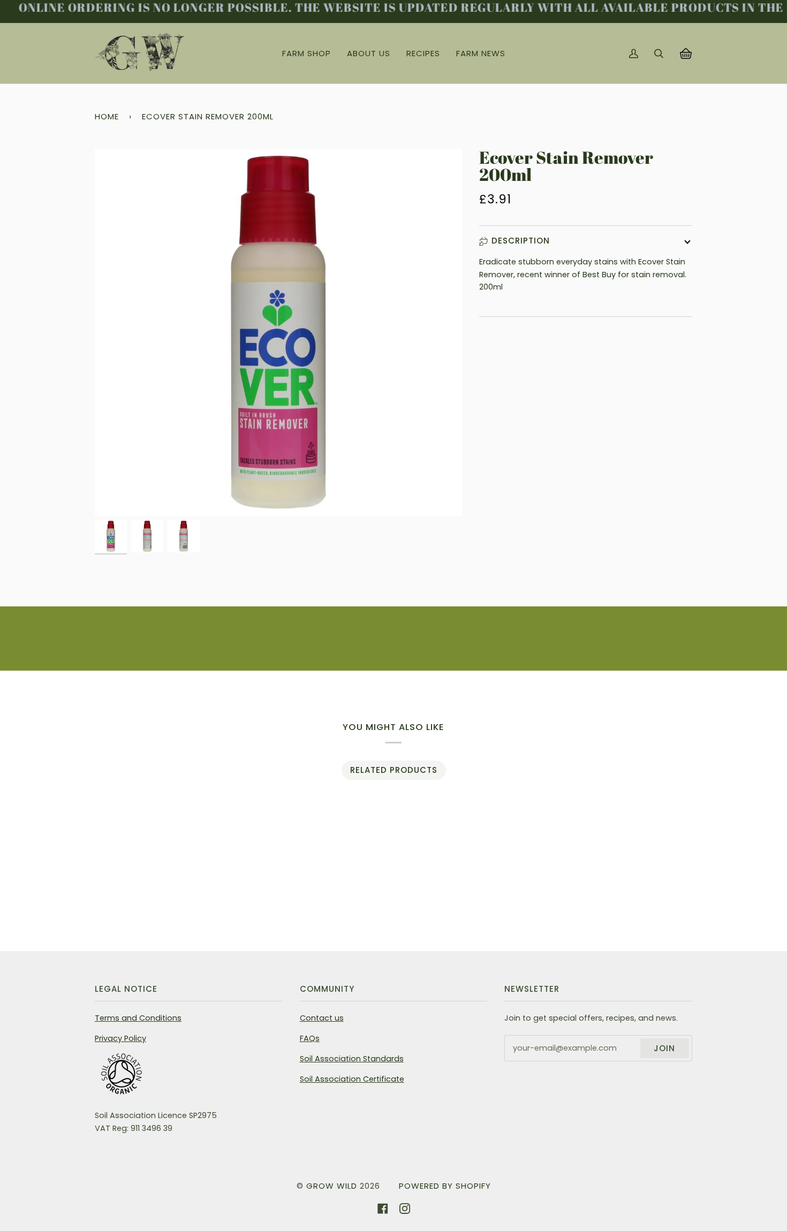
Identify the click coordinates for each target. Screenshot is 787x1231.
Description (520, 240)
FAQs (310, 1038)
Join (664, 1048)
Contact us (322, 1018)
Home (107, 116)
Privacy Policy (120, 1038)
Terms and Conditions (138, 1018)
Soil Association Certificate (352, 1079)
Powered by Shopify (445, 1185)
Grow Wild (331, 1185)
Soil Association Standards (352, 1058)
